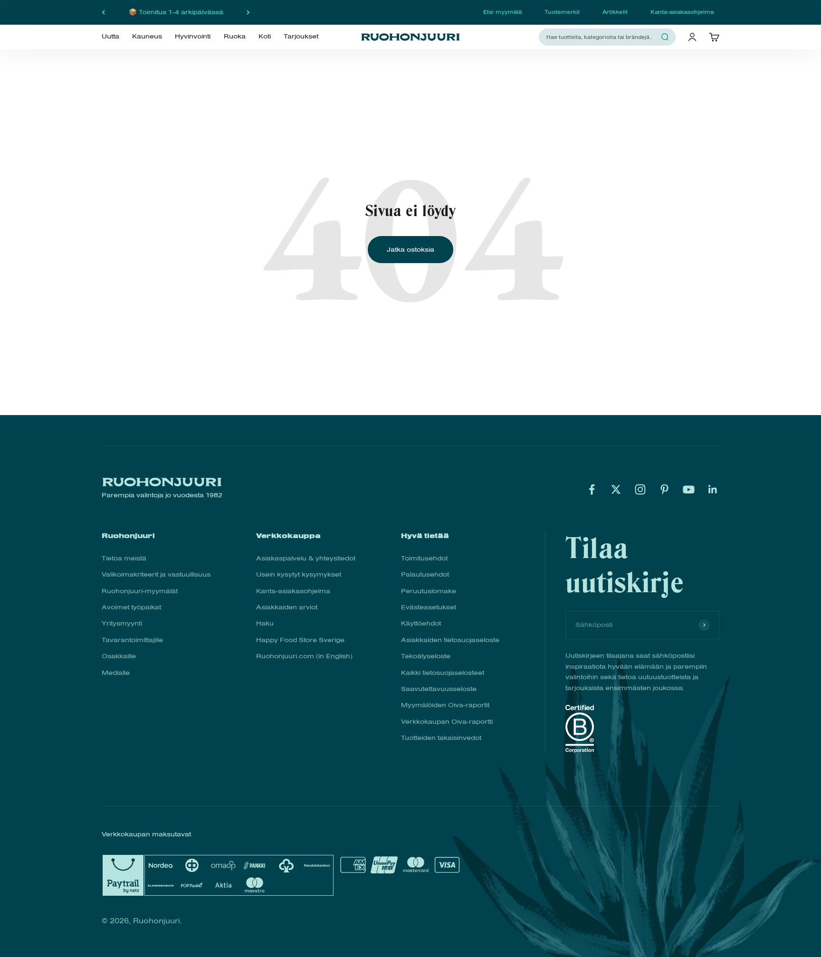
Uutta (110, 36)
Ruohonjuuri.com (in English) (304, 656)
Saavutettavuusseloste (439, 689)
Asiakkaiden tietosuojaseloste (450, 640)
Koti (264, 36)
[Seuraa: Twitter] (616, 489)
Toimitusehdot (424, 558)
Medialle (116, 673)
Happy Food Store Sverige (300, 640)
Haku (265, 623)
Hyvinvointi (192, 36)
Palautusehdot (425, 574)
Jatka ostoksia (410, 250)
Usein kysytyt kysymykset (298, 574)
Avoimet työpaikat (131, 607)
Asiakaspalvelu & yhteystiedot (305, 558)
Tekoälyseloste (425, 656)
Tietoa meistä (124, 558)
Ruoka (235, 36)
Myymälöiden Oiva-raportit (445, 705)
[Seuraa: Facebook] (591, 489)
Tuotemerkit (562, 12)
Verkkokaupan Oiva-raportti (447, 722)
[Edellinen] (103, 12)
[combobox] (601, 37)
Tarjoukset (301, 36)
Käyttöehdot (421, 623)
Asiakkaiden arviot (286, 607)
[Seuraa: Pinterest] (664, 489)
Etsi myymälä (502, 12)
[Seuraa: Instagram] (640, 489)
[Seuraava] (248, 12)
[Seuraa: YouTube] (688, 489)
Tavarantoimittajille (132, 640)
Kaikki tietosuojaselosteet (442, 673)
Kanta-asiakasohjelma (682, 12)
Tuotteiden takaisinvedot (441, 738)
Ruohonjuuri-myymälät (140, 591)
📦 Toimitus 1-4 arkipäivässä (176, 12)
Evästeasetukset (428, 607)
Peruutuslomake (428, 591)
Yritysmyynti (122, 623)
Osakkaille (119, 656)
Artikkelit (615, 12)
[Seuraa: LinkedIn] (712, 489)
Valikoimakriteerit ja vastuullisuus (156, 574)
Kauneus (147, 36)
